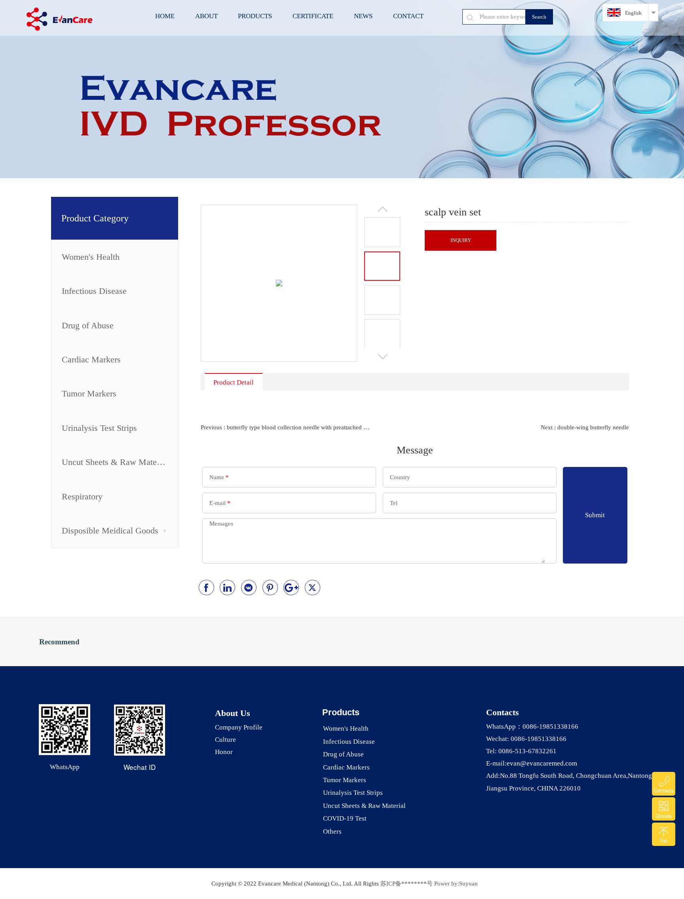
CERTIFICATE (313, 16)
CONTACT (408, 16)
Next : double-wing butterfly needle (585, 427)
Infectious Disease (94, 291)
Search (539, 17)
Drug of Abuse (88, 325)
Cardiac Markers (91, 359)
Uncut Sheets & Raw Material (114, 462)
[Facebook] (206, 587)
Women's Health (91, 257)
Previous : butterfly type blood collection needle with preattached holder (286, 427)
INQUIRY (460, 240)
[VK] (248, 587)
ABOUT (206, 16)
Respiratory (82, 496)
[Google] (291, 587)
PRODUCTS (255, 16)
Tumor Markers (89, 393)
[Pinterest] (270, 587)
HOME (165, 16)
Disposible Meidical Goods (110, 530)
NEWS (363, 16)
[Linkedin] (227, 587)
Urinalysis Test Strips (99, 428)
